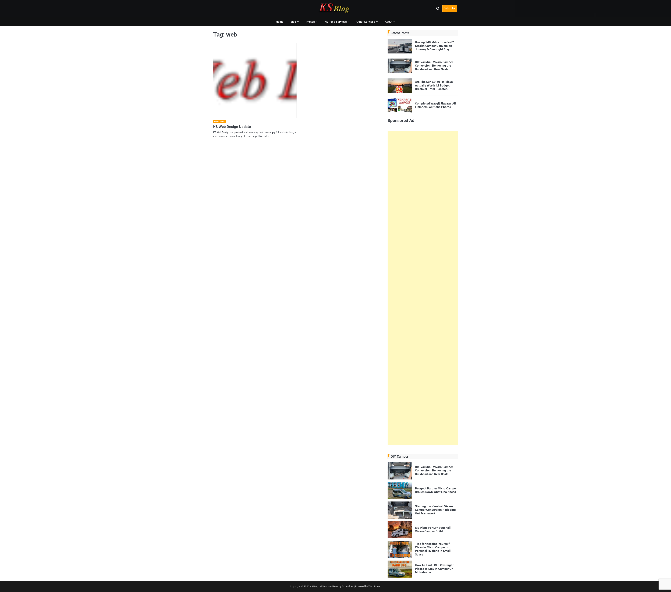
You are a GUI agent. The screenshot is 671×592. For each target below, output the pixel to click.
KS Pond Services (335, 21)
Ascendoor (347, 586)
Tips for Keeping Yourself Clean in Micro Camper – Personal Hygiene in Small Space (433, 549)
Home (279, 21)
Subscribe (449, 8)
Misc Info (219, 121)
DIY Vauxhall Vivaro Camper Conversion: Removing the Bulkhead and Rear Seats (434, 65)
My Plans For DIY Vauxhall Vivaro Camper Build (433, 529)
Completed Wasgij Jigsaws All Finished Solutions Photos (435, 105)
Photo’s (310, 21)
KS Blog (314, 586)
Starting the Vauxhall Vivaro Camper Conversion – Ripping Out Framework (435, 509)
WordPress (374, 586)
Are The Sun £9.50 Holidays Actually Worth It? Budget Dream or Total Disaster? (434, 85)
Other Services (365, 21)
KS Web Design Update (232, 126)
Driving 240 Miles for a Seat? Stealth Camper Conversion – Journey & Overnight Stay (435, 45)
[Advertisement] (423, 288)
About (388, 21)
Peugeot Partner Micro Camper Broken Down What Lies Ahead (436, 490)
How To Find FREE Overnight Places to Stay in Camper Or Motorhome (434, 568)
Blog (293, 21)
